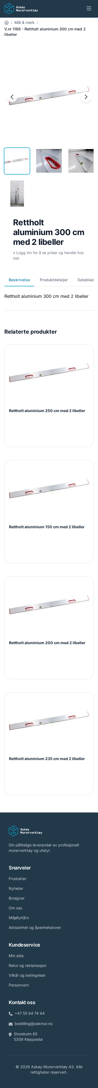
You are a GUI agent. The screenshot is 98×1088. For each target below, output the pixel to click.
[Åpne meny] (89, 9)
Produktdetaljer (54, 279)
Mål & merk (24, 22)
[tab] (17, 161)
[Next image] (86, 96)
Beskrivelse (19, 279)
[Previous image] (12, 96)
